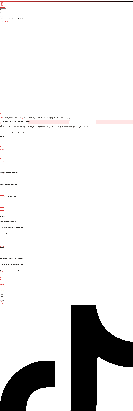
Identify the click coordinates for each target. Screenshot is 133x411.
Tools (2, 224)
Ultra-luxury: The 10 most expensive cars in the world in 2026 (9, 178)
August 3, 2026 (2, 157)
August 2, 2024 (2, 188)
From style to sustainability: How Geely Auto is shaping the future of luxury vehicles (12, 181)
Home (0, 16)
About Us (2, 212)
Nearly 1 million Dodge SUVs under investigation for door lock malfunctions (11, 187)
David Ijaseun (6, 21)
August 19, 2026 (2, 145)
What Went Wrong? (3, 122)
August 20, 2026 (2, 141)
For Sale (2, 7)
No (5, 400)
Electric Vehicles (4, 16)
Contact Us (2, 213)
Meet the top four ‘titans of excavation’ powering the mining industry (10, 197)
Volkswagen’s (1, 117)
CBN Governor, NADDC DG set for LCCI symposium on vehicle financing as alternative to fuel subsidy (15, 121)
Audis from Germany (11, 118)
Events (2, 6)
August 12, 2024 (2, 176)
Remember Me (3, 387)
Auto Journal (3, 379)
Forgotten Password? (2, 390)
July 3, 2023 (1, 169)
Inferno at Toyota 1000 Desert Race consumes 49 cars (8, 168)
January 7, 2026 (2, 179)
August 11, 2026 (2, 153)
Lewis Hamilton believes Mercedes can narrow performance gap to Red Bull (11, 190)
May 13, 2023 (1, 195)
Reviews (2, 5)
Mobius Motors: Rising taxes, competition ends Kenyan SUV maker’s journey (11, 171)
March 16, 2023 (2, 198)
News (2, 3)
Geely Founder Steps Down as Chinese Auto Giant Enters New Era (9, 208)
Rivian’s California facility (20, 118)
